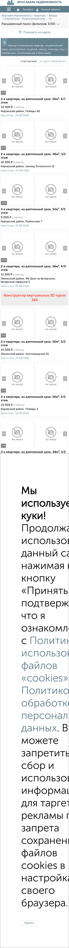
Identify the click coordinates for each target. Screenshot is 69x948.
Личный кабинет (51, 9)
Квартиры (40, 16)
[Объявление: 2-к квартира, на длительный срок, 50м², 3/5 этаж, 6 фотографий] (17, 338)
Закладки (27, 9)
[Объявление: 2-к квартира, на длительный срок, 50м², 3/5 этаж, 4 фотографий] (17, 393)
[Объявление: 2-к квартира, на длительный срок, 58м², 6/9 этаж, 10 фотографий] (17, 262)
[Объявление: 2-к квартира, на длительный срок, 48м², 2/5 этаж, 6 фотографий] (17, 448)
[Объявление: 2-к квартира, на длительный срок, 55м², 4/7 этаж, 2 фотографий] (17, 95)
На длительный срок (33, 19)
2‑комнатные (11, 19)
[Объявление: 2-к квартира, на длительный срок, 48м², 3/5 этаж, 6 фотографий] (17, 150)
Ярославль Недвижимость (16, 16)
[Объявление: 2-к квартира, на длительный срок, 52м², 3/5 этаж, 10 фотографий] (17, 205)
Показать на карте (36, 32)
